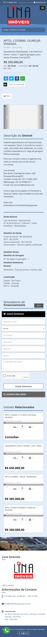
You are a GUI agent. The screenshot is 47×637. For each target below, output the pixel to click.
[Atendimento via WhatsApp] (7, 630)
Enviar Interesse (23, 386)
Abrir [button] (39, 305)
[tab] (23, 314)
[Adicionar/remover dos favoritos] (42, 415)
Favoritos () (40, 2)
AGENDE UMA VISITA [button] (16, 394)
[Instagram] (27, 633)
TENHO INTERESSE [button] (15, 314)
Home (6, 30)
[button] (7, 117)
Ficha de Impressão (16, 84)
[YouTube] (23, 633)
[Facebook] (19, 633)
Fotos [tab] (8, 96)
